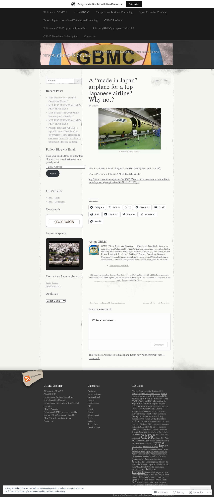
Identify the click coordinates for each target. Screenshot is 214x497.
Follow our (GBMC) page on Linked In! (64, 28)
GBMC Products (113, 20)
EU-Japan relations (159, 424)
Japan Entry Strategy (157, 456)
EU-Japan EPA (145, 424)
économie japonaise (160, 484)
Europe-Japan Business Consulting (114, 12)
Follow (52, 173)
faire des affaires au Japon (154, 432)
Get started (134, 4)
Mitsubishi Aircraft (96, 277)
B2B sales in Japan (159, 398)
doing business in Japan (144, 416)
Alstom (159, 396)
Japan (139, 277)
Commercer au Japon (150, 411)
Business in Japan (159, 406)
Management (93, 414)
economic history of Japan (159, 421)
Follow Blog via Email (61, 149)
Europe (148, 426)
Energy (91, 399)
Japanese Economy (153, 458)
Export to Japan (137, 432)
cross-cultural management (148, 412)
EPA (133, 424)
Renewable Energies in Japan (156, 472)
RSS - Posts (54, 197)
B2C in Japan (141, 401)
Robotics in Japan (146, 477)
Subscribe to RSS (32, 379)
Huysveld (157, 443)
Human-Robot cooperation (141, 443)
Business (132, 277)
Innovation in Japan (150, 446)
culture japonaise (158, 413)
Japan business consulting (156, 451)
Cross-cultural (94, 396)
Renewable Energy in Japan (158, 474)
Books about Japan (138, 406)
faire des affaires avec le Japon (150, 433)
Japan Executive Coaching (153, 12)
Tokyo (151, 482)
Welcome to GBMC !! (55, 12)
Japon (135, 461)
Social (90, 417)
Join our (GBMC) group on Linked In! (113, 28)
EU (89, 405)
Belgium (162, 403)
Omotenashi (159, 467)
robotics (135, 477)
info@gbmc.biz (53, 286)
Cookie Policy (59, 491)
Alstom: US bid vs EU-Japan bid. (157, 302)
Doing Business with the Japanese (149, 420)
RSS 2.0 (134, 280)
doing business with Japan (147, 417)
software (91, 421)
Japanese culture (138, 459)
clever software (94, 393)
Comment (159, 344)
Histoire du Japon (142, 440)
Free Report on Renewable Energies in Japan (107, 302)
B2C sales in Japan (148, 403)
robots (155, 477)
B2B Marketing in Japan (149, 397)
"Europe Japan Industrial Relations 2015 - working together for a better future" (148, 392)
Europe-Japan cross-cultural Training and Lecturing (70, 20)
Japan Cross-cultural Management (147, 453)
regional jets (113, 277)
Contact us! (90, 36)
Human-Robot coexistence (159, 440)
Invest (90, 408)
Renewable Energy (139, 474)
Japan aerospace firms (158, 448)
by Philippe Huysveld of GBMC (150, 407)
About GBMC (81, 12)
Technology (93, 424)
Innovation (137, 446)
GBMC (95, 105)
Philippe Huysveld (144, 470)
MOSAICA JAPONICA (141, 467)
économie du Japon (144, 484)
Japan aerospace (162, 275)
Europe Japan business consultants (154, 429)
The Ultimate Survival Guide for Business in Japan (149, 480)
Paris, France (52, 282)
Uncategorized (94, 427)
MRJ (106, 277)
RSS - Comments (56, 201)
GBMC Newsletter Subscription (60, 36)
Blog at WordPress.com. (123, 494)
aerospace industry (146, 396)
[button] (57, 258)
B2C (134, 401)
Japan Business (138, 451)
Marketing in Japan (145, 464)
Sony (141, 480)
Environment (93, 402)
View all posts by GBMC (119, 265)
